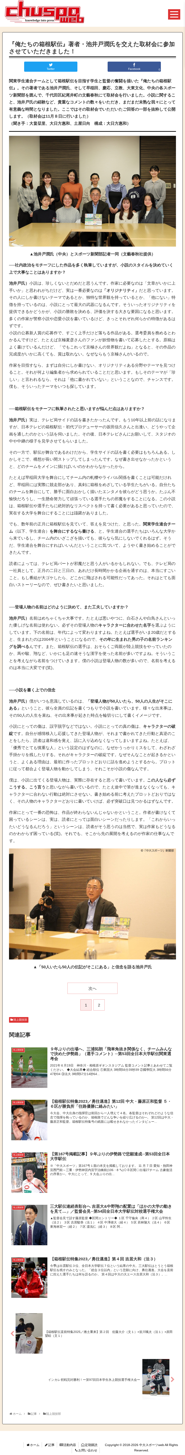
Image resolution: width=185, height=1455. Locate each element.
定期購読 (91, 1445)
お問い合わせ (87, 1450)
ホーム (34, 1445)
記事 (51, 1445)
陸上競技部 (20, 1019)
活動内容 (69, 1445)
